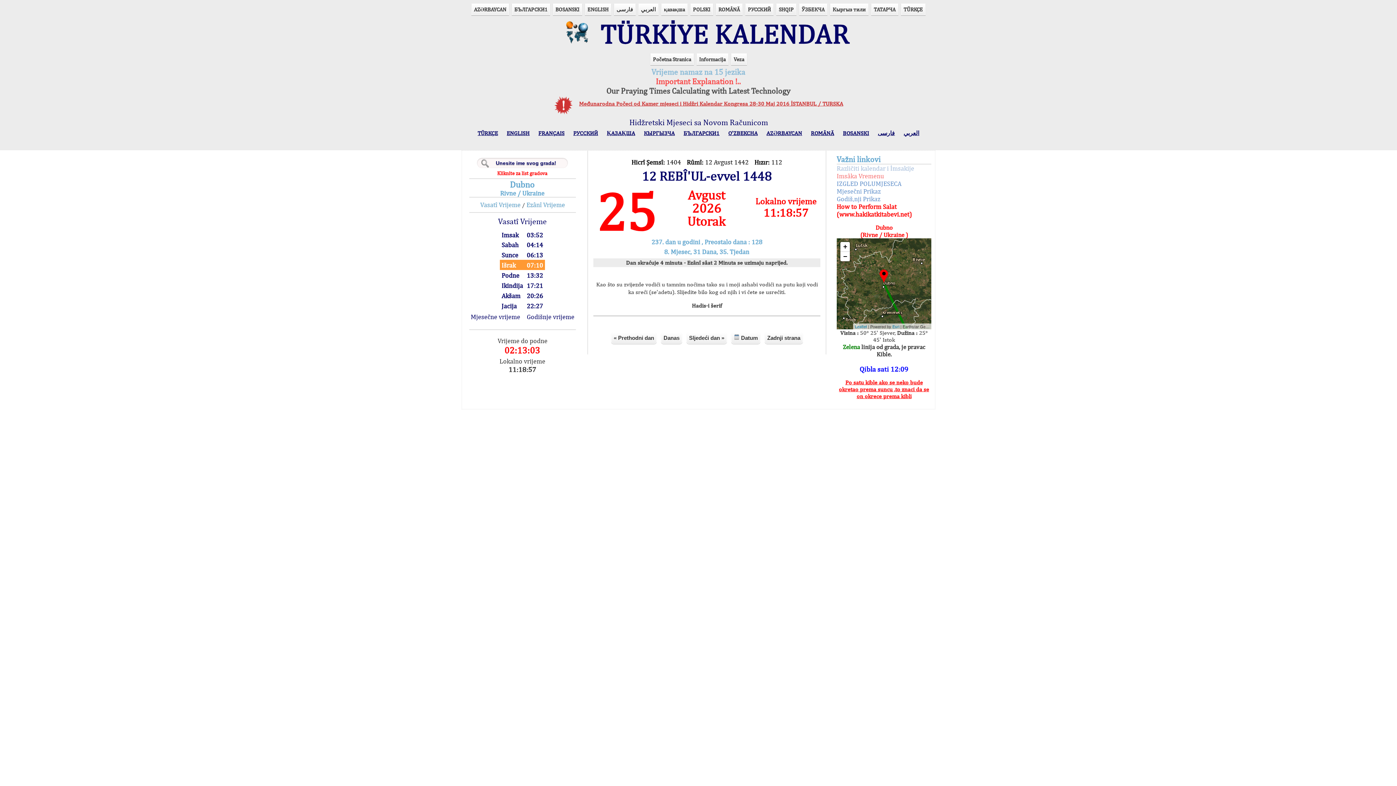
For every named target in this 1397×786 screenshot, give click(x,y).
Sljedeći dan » (706, 338)
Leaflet (861, 326)
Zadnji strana (783, 338)
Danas (672, 338)
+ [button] (845, 246)
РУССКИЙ (759, 9)
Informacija (712, 59)
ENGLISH (598, 9)
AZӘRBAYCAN (490, 9)
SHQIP (786, 9)
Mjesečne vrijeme (495, 317)
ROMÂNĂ (729, 9)
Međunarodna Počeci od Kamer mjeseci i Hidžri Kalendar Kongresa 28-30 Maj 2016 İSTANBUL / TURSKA (711, 103)
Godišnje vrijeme (550, 317)
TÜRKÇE (913, 9)
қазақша (674, 9)
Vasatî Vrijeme (500, 205)
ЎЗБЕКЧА (813, 9)
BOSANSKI (568, 9)
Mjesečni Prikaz (859, 191)
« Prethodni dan (634, 338)
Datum (749, 338)
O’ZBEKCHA (743, 133)
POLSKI (702, 9)
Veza (739, 59)
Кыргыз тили (849, 9)
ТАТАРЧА (885, 9)
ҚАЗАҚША (621, 133)
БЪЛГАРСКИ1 (531, 9)
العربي (648, 9)
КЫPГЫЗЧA (659, 133)
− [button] (845, 256)
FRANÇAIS (551, 133)
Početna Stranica (672, 59)
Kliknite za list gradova (522, 173)
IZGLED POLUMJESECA (869, 183)
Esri (895, 326)
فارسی (625, 9)
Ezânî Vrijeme (545, 205)
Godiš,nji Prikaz (858, 199)
